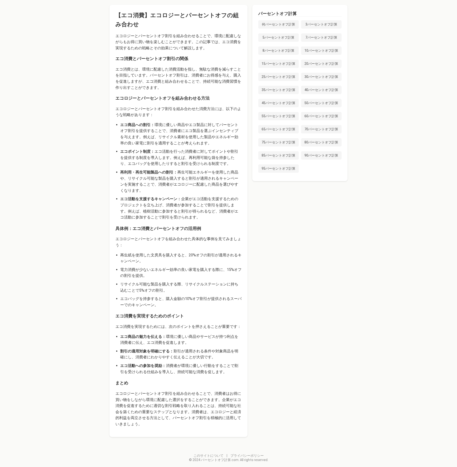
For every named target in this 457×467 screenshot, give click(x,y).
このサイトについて (209, 455)
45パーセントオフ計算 (278, 103)
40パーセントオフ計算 (321, 90)
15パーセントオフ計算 (278, 64)
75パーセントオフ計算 (278, 142)
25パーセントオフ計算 (278, 77)
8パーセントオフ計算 (278, 51)
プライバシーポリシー (247, 455)
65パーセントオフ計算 (278, 129)
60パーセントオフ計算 (321, 116)
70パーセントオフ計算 (321, 129)
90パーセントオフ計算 (321, 155)
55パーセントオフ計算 (278, 116)
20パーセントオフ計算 (321, 64)
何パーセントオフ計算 (278, 24)
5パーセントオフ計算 (278, 38)
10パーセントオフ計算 (321, 51)
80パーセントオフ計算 (321, 142)
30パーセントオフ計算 (321, 77)
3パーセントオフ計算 (321, 24)
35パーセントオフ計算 (278, 90)
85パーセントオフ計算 (278, 155)
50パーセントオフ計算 (321, 103)
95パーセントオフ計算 (278, 169)
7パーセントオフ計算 (321, 38)
